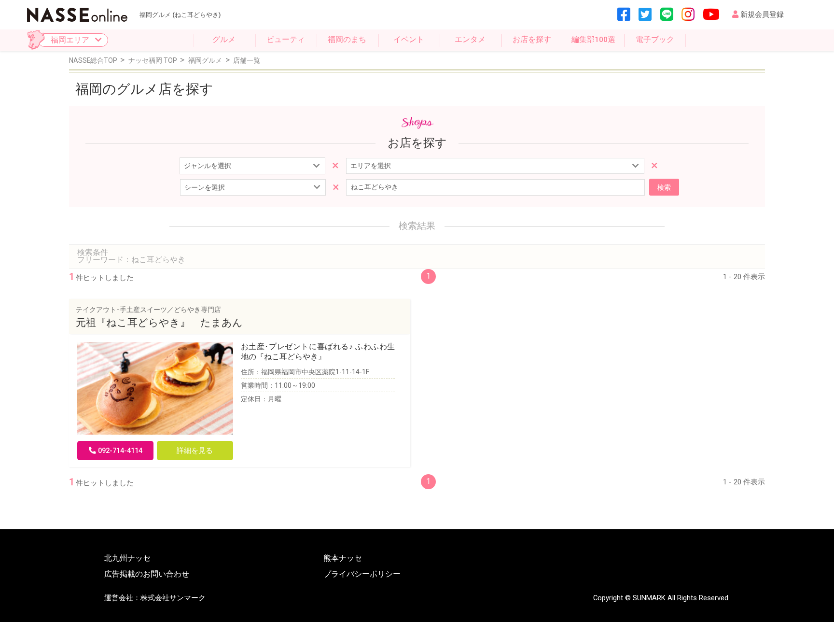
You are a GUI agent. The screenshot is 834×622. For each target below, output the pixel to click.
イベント (408, 39)
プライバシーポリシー (362, 575)
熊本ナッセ (342, 559)
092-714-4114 (120, 450)
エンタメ (470, 39)
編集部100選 (593, 39)
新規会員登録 (762, 14)
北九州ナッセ (127, 559)
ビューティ (285, 39)
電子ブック (655, 39)
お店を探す (532, 39)
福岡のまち (347, 39)
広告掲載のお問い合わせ (146, 575)
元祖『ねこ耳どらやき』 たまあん (159, 322)
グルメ (224, 39)
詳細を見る (195, 450)
